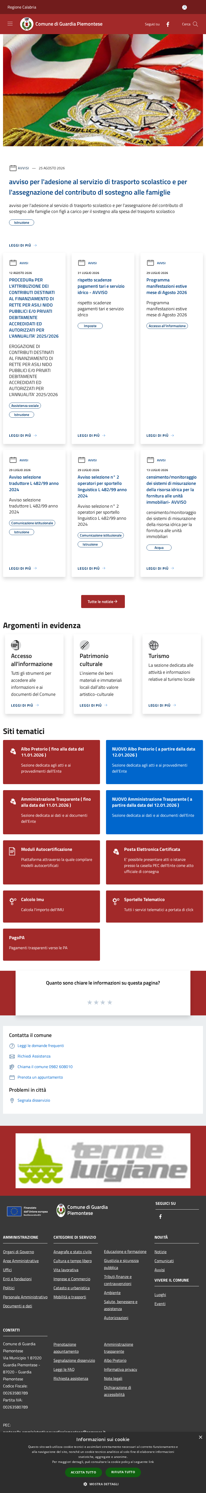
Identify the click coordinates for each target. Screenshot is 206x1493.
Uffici (7, 1270)
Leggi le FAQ (64, 1369)
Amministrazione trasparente (118, 1347)
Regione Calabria (22, 7)
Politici (9, 1288)
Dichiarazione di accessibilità (117, 1390)
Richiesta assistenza (71, 1378)
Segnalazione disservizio (74, 1360)
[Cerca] (195, 24)
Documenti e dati (17, 1306)
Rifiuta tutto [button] (123, 1472)
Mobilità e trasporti (70, 1297)
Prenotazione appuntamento (66, 1347)
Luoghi (160, 1295)
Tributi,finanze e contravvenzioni (118, 1280)
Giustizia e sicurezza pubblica (121, 1264)
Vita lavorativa (66, 1270)
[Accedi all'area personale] (184, 7)
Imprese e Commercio (72, 1279)
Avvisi (23, 168)
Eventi (160, 1304)
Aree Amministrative (21, 1261)
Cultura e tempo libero (73, 1261)
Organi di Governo (18, 1252)
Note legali (113, 1378)
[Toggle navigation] (10, 24)
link (151, 1462)
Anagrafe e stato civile (73, 1252)
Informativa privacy (120, 1369)
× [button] (200, 1437)
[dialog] (103, 1462)
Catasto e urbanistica (72, 1288)
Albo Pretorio (115, 1360)
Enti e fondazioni (17, 1279)
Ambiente (112, 1293)
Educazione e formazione (125, 1251)
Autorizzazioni (116, 1318)
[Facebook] (166, 24)
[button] (103, 1484)
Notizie (160, 1252)
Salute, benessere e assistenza (120, 1305)
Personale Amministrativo (25, 1297)
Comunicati (164, 1261)
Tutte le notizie (100, 602)
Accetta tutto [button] (83, 1472)
